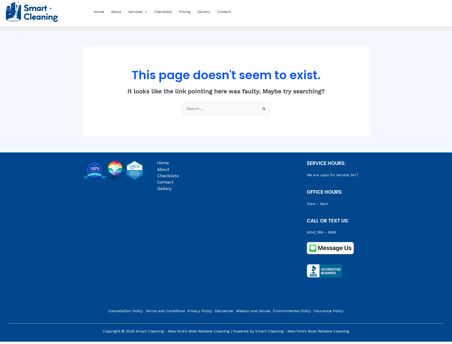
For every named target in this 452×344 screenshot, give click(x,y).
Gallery (204, 12)
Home (99, 12)
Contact (224, 12)
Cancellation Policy (126, 311)
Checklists (163, 12)
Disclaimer (224, 311)
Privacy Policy (199, 311)
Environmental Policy (292, 311)
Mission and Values (253, 311)
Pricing (184, 12)
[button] (145, 11)
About (116, 12)
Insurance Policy (328, 311)
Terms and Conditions (165, 311)
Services (135, 12)
